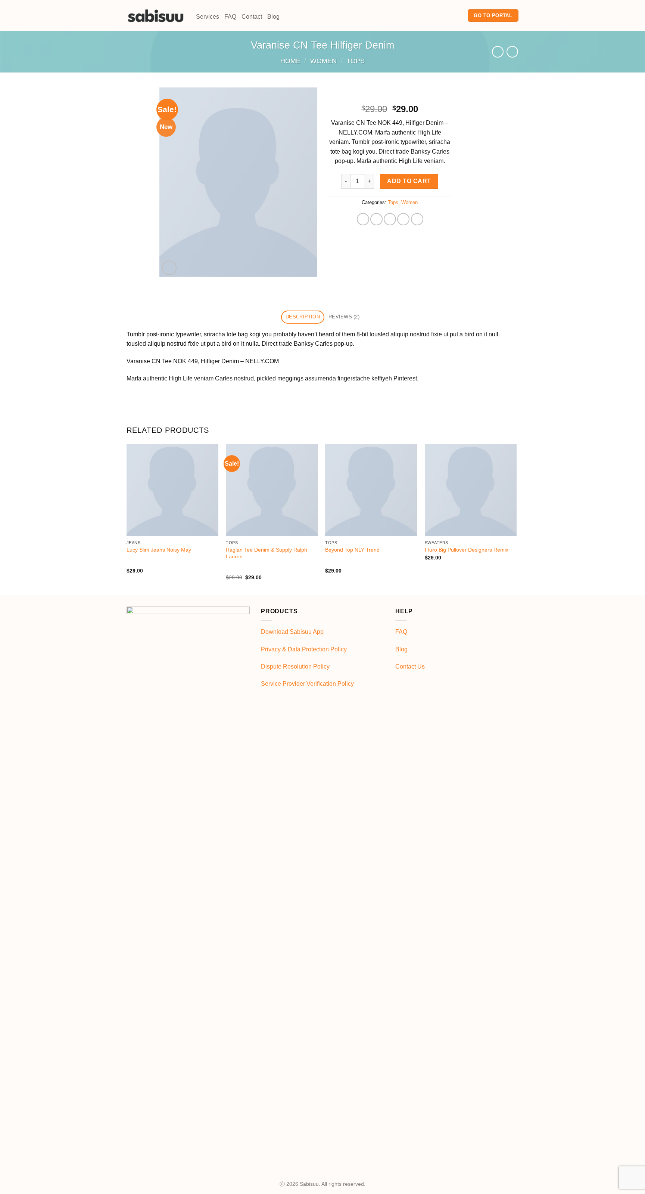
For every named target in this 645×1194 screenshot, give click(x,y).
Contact (252, 16)
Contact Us (410, 666)
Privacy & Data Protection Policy (304, 649)
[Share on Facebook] (363, 219)
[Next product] (498, 52)
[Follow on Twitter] (457, 15)
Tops (355, 61)
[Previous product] (512, 52)
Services (207, 16)
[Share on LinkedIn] (417, 219)
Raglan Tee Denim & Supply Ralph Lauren (266, 553)
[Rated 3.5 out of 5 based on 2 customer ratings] (389, 97)
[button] (169, 267)
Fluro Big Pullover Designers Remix (466, 550)
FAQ (230, 16)
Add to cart (409, 181)
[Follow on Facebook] (438, 15)
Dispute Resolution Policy (295, 666)
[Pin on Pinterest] (403, 219)
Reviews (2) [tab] (343, 317)
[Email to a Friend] (390, 219)
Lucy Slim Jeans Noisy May (159, 550)
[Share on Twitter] (376, 219)
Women (323, 61)
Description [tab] (303, 317)
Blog (273, 16)
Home (290, 61)
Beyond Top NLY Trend (352, 550)
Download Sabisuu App (292, 632)
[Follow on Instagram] (448, 15)
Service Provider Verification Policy (307, 684)
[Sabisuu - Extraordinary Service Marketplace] (156, 15)
